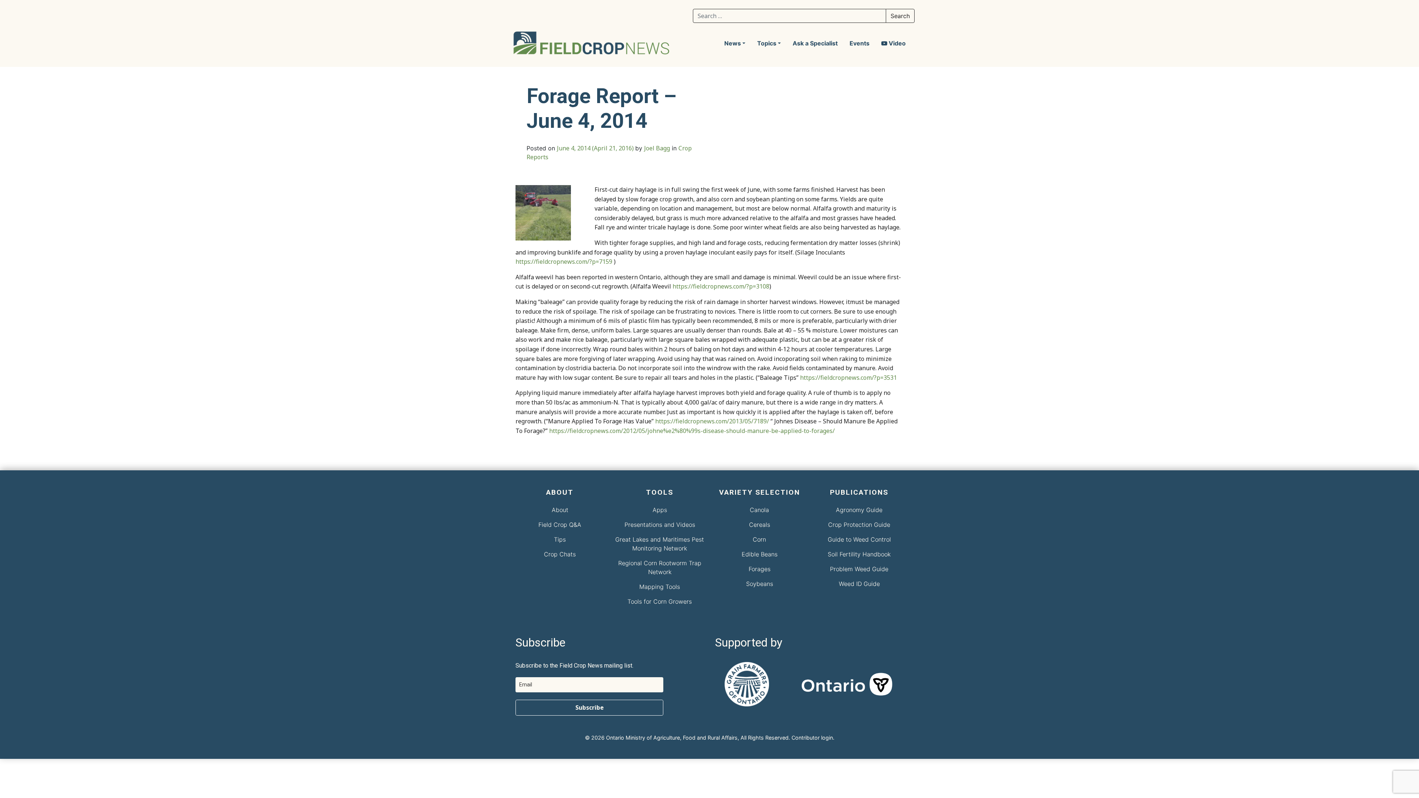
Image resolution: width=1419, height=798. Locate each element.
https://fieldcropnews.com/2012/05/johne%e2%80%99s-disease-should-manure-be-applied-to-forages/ (692, 431)
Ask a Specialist (815, 43)
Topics (766, 43)
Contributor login (812, 737)
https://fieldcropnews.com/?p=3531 (848, 378)
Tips (560, 539)
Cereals (759, 524)
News (732, 43)
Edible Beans (759, 554)
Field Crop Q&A (559, 524)
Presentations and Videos (660, 524)
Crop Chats (560, 554)
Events (860, 43)
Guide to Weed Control (859, 539)
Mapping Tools (659, 586)
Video (896, 43)
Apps (660, 510)
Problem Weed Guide (859, 569)
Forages (759, 569)
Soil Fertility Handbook (859, 554)
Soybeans (759, 583)
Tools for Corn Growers (659, 601)
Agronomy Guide (859, 510)
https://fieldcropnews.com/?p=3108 (721, 286)
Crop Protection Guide (859, 524)
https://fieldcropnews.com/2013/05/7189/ (712, 421)
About (560, 510)
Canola (759, 510)
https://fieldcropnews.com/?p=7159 (563, 262)
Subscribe (589, 707)
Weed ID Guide (859, 583)
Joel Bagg (657, 148)
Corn (759, 539)
